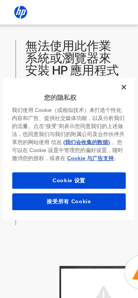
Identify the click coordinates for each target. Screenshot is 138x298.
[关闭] (123, 87)
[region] (69, 149)
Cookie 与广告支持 (90, 158)
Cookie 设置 (69, 180)
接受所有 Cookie (69, 201)
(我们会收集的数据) (86, 142)
